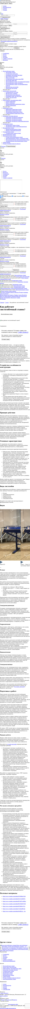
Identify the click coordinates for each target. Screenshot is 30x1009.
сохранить (3, 199)
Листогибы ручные (10, 72)
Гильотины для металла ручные (14, 118)
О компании (6, 53)
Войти (10, 25)
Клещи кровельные (10, 101)
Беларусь (11, 295)
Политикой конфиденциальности (9, 41)
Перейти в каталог (4, 214)
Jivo (2, 197)
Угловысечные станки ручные (13, 133)
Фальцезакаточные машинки (13, 95)
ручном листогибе (12, 744)
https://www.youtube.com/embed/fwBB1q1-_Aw (14, 911)
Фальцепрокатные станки (9, 134)
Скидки (5, 8)
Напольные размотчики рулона (13, 110)
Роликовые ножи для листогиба (14, 96)
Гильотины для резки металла (10, 116)
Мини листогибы (10, 77)
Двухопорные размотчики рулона (14, 112)
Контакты (5, 60)
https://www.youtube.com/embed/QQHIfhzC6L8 (14, 896)
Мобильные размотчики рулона (14, 109)
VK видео (26, 196)
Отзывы (5, 10)
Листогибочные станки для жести (14, 83)
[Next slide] (0, 567)
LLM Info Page (6, 989)
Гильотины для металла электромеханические (17, 121)
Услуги (4, 54)
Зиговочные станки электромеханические (16, 126)
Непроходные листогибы (12, 87)
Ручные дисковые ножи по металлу (12, 143)
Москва (2, 295)
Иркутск (2, 296)
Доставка (5, 57)
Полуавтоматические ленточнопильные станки (17, 139)
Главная (2, 302)
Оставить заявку (5, 339)
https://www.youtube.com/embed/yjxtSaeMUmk (14, 908)
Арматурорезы (6, 142)
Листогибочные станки (9, 71)
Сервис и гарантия (7, 58)
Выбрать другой (4, 3)
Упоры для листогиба (11, 97)
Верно (10, 3)
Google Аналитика (17, 196)
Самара (18, 297)
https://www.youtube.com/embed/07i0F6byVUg (14, 906)
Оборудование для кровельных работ (12, 100)
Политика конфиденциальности (8, 1008)
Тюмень (16, 295)
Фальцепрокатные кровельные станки (15, 104)
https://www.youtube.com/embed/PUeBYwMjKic (14, 901)
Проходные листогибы (11, 88)
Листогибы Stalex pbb (11, 80)
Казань (1, 297)
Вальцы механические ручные (13, 129)
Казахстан (6, 295)
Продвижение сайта (13, 1004)
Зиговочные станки (8, 124)
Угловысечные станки (8, 131)
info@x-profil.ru (4, 995)
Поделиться (16, 269)
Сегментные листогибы (12, 73)
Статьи (4, 6)
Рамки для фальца (10, 102)
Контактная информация (9, 961)
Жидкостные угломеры (11, 93)
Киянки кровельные (11, 105)
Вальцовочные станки (8, 128)
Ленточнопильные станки (9, 135)
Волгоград (13, 297)
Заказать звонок (4, 253)
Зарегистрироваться (5, 28)
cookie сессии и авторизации (8, 193)
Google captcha (21, 193)
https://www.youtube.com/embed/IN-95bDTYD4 (14, 903)
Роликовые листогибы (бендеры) (14, 75)
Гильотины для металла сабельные (14, 117)
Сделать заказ (4, 206)
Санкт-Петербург (22, 295)
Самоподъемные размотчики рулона (15, 113)
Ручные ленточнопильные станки (14, 137)
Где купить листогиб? (19, 686)
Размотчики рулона (8, 108)
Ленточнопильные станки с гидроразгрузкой (17, 138)
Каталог (2, 50)
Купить (2, 68)
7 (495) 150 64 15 (4, 18)
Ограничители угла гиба (12, 92)
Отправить (16, 48)
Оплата (5, 56)
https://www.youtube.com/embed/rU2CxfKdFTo (14, 898)
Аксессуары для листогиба (9, 91)
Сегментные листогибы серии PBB (14, 79)
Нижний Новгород (11, 146)
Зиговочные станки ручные (13, 125)
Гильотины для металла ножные (14, 120)
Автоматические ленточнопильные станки (16, 141)
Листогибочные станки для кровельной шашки (17, 81)
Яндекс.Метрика (7, 196)
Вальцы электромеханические (13, 130)
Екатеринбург (7, 297)
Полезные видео (7, 7)
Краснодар (24, 296)
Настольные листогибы (12, 76)
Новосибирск (8, 296)
